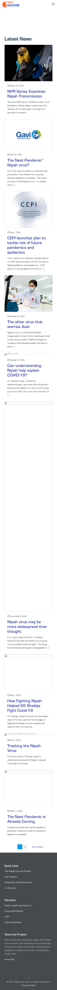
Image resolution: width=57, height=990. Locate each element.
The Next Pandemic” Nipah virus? (25, 162)
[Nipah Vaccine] (11, 4)
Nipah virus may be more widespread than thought (27, 626)
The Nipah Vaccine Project (18, 871)
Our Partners (11, 876)
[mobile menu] (53, 4)
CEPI (7, 916)
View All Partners (13, 922)
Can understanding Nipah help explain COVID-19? (24, 370)
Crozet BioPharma (14, 911)
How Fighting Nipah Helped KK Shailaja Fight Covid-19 (24, 705)
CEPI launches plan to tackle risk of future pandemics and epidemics (26, 245)
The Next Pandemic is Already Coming (26, 818)
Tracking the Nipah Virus (24, 748)
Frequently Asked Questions (18, 882)
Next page (37, 846)
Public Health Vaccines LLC (18, 905)
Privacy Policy (28, 985)
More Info (9, 959)
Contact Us (10, 888)
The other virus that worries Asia (24, 324)
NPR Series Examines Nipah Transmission (26, 93)
